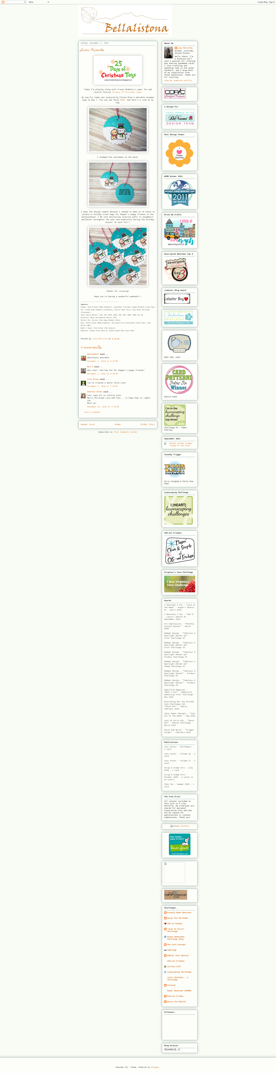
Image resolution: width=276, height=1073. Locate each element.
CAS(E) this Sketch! (178, 955)
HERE (122, 100)
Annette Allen (94, 392)
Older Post (148, 424)
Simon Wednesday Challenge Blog (175, 938)
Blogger (155, 1067)
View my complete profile (178, 80)
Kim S (90, 367)
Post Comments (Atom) (125, 432)
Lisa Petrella (185, 48)
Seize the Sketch (176, 1002)
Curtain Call (174, 966)
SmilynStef (93, 354)
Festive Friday (175, 996)
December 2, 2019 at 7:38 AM (102, 386)
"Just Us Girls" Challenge (175, 930)
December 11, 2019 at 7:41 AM (103, 407)
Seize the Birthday (177, 918)
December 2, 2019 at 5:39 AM (102, 374)
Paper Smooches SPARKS (179, 991)
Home (118, 424)
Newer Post (88, 424)
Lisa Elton (93, 379)
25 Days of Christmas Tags (126, 92)
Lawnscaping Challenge (179, 972)
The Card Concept (176, 944)
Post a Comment (92, 412)
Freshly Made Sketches (179, 912)
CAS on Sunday (174, 923)
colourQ (171, 985)
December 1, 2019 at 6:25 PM (102, 361)
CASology (171, 950)
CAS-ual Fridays (175, 961)
